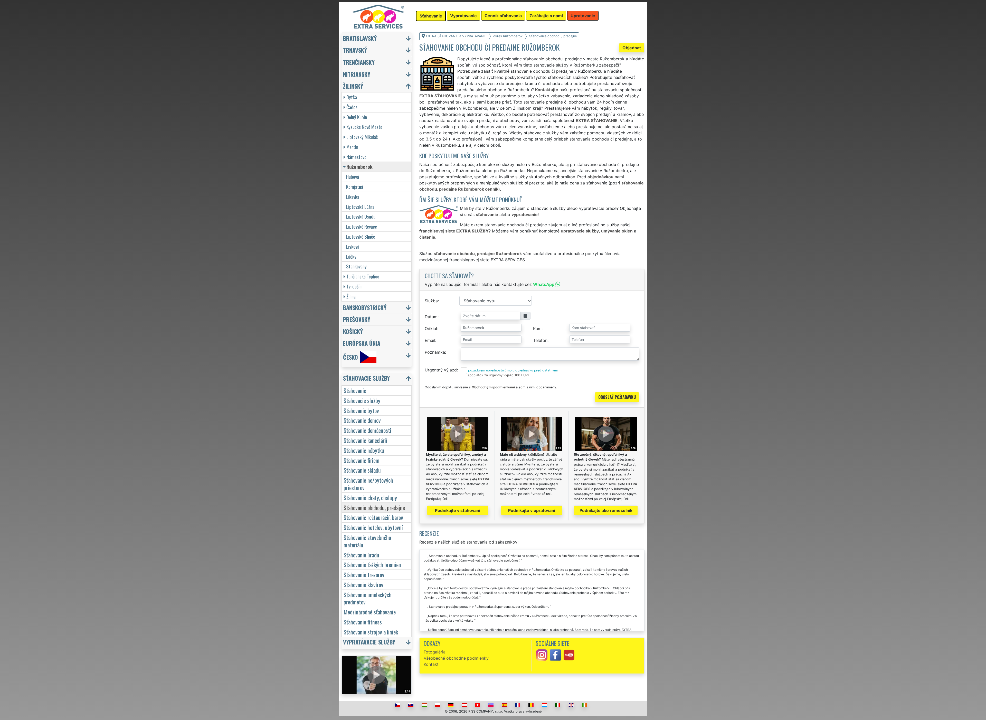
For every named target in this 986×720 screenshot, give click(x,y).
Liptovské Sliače (360, 236)
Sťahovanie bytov (361, 410)
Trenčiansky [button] (359, 62)
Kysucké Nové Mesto (364, 126)
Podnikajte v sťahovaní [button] (457, 510)
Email (430, 340)
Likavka (352, 196)
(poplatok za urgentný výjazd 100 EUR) (498, 375)
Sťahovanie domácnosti (367, 430)
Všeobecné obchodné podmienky (456, 658)
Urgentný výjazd (441, 369)
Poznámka (435, 352)
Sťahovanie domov (362, 420)
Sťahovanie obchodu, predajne (374, 507)
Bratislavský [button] (360, 38)
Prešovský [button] (356, 319)
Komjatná (354, 186)
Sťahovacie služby (362, 400)
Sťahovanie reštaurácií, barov (373, 517)
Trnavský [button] (355, 50)
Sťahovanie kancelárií (365, 440)
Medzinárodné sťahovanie (370, 611)
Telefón (540, 340)
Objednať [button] (631, 47)
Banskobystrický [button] (364, 307)
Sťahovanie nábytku (364, 450)
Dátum (431, 316)
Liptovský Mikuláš (362, 137)
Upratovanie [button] (583, 15)
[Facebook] (555, 654)
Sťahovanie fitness (363, 622)
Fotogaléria (434, 651)
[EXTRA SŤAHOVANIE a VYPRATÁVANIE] (378, 16)
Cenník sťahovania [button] (503, 15)
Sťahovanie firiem (362, 460)
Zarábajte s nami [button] (546, 15)
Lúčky (351, 256)
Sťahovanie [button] (431, 15)
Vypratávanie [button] (463, 15)
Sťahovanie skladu (362, 470)
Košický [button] (353, 331)
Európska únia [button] (361, 343)
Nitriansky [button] (356, 74)
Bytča (351, 97)
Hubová (352, 176)
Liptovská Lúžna (360, 206)
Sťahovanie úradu (361, 554)
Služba (431, 300)
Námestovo (356, 157)
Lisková (352, 246)
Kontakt (431, 664)
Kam (537, 328)
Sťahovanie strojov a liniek (371, 632)
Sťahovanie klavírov (363, 584)
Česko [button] (350, 357)
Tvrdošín (354, 286)
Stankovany (356, 266)
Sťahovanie (355, 390)
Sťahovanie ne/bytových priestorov (368, 484)
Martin (352, 147)
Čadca (351, 107)
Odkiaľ (431, 328)
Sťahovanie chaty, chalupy (370, 497)
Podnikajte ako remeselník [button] (606, 510)
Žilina (351, 296)
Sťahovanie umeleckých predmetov (368, 598)
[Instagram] (542, 654)
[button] (377, 379)
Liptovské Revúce (361, 226)
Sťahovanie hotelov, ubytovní (373, 527)
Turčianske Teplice (362, 276)
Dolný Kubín (356, 117)
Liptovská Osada (360, 216)
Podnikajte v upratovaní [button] (531, 510)
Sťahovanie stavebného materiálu (367, 541)
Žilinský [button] (353, 86)
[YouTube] (569, 654)
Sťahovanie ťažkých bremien (372, 564)
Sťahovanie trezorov (364, 574)
